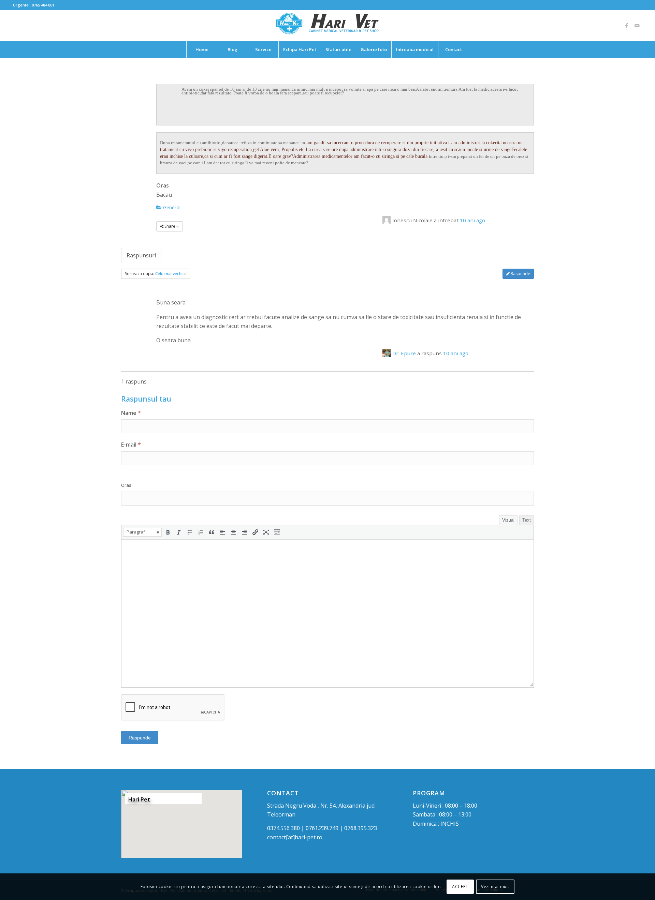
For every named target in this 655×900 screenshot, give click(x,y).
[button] (142, 532)
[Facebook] (627, 25)
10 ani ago (472, 220)
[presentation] (142, 532)
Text (526, 520)
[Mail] (637, 25)
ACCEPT (460, 886)
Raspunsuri (141, 255)
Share (169, 226)
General (171, 207)
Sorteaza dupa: (154, 273)
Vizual (508, 520)
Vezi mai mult (495, 886)
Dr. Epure (404, 353)
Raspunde (520, 273)
